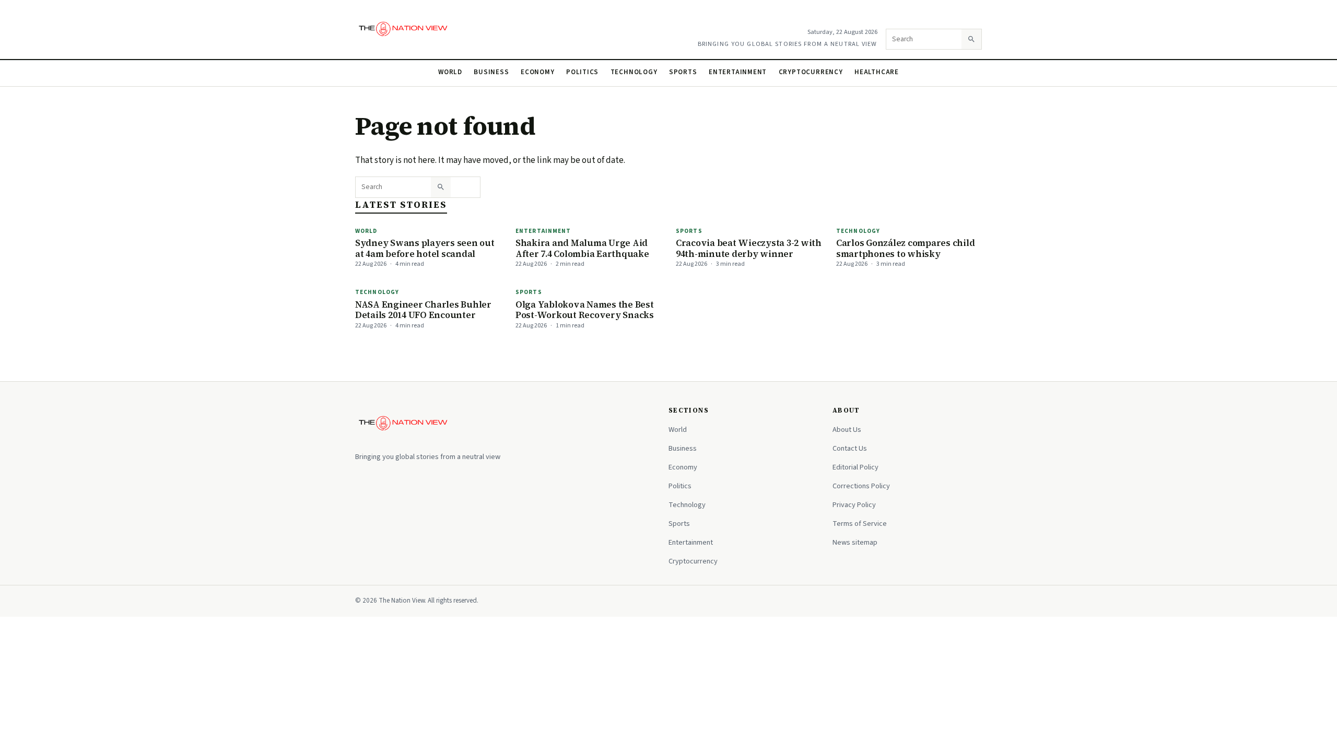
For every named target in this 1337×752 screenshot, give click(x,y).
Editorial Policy (855, 467)
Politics (582, 72)
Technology (634, 72)
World (450, 72)
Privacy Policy (854, 504)
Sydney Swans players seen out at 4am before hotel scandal (425, 248)
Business (491, 72)
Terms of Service (859, 523)
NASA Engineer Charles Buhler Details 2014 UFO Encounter (423, 310)
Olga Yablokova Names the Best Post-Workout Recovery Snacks (584, 310)
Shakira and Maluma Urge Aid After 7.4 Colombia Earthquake (582, 248)
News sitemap (854, 542)
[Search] (971, 39)
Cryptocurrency (811, 72)
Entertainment (738, 72)
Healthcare (876, 72)
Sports (683, 72)
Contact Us (849, 448)
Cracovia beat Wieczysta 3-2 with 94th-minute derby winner (749, 248)
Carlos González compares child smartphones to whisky (905, 248)
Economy (538, 72)
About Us (846, 429)
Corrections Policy (861, 485)
